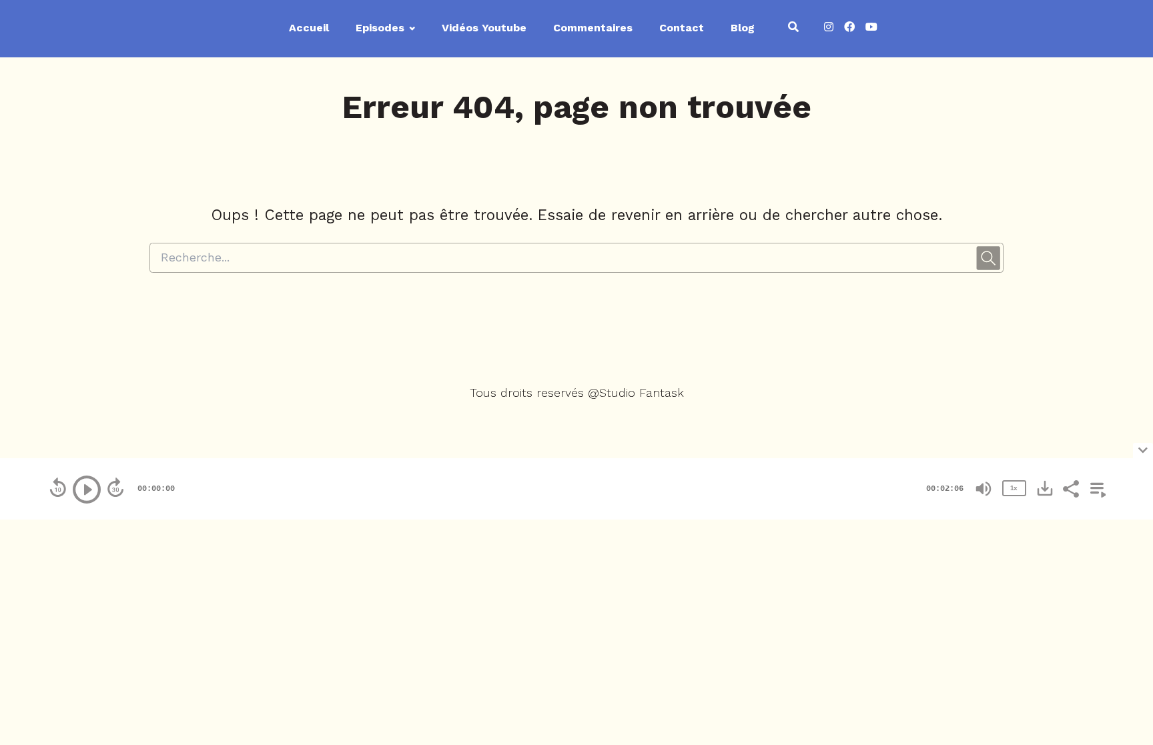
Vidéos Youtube (484, 27)
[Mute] (984, 489)
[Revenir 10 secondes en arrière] (58, 488)
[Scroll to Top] (1121, 596)
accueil (309, 27)
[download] (1045, 488)
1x (1013, 488)
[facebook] (849, 28)
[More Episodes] (1096, 488)
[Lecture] (86, 489)
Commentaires (593, 27)
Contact (681, 27)
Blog (743, 27)
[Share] (1070, 488)
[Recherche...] (793, 28)
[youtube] (868, 28)
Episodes (380, 27)
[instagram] (829, 28)
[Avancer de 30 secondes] (115, 488)
